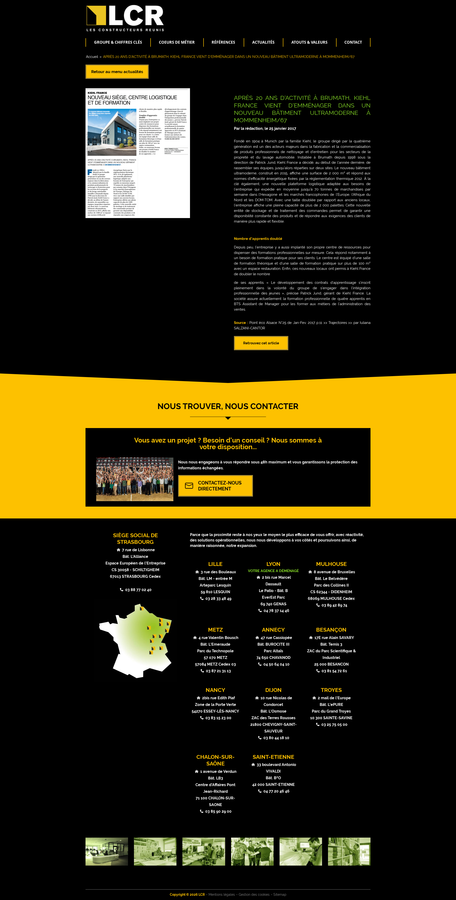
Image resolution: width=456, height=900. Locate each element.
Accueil (92, 57)
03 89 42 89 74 (334, 605)
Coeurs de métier (177, 42)
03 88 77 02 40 (138, 590)
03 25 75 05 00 (334, 724)
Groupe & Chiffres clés (118, 42)
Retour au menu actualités (117, 71)
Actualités (263, 42)
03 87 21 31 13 (218, 671)
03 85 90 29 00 (218, 811)
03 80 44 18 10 (276, 738)
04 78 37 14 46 (276, 610)
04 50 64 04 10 (276, 664)
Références (223, 42)
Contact (353, 42)
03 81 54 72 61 (334, 671)
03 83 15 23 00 (218, 718)
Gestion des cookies (254, 894)
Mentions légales (222, 894)
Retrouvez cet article (261, 343)
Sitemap (279, 894)
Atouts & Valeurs (309, 42)
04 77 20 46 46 (276, 791)
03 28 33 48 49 (218, 598)
